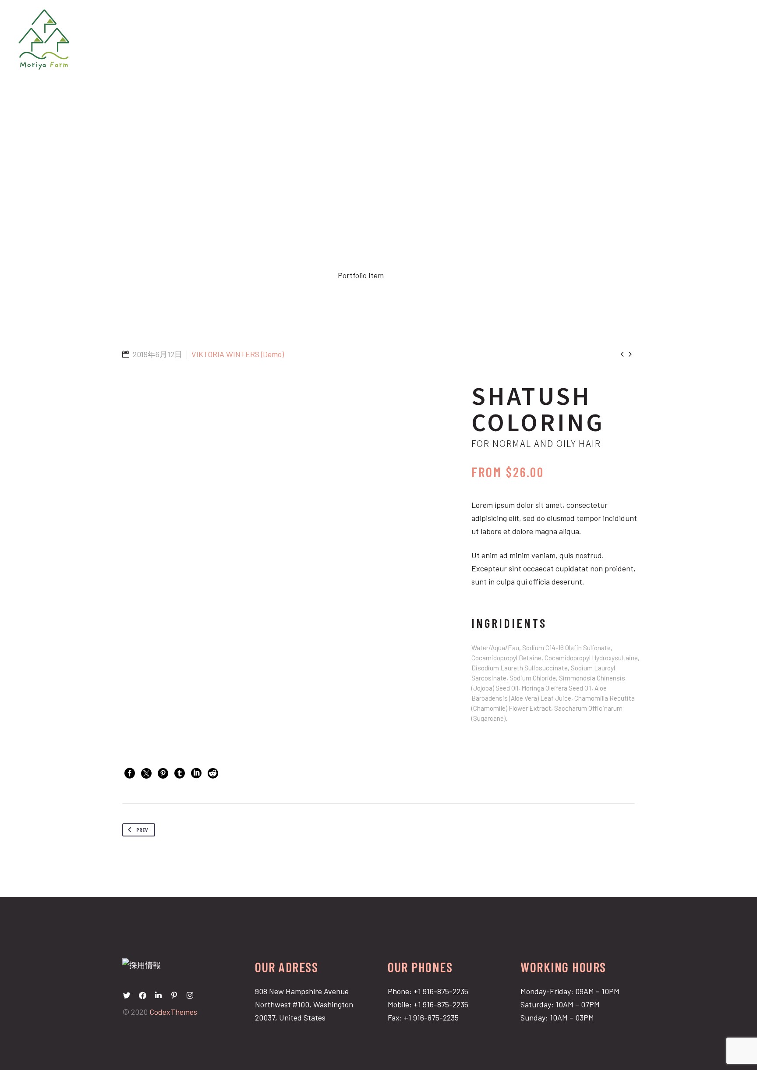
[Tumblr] (179, 773)
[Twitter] (146, 773)
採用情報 (636, 39)
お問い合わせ (695, 39)
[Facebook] (129, 773)
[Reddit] (213, 773)
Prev (142, 829)
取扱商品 (534, 39)
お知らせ (585, 39)
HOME (349, 39)
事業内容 (483, 39)
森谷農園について (415, 39)
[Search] (739, 39)
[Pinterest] (163, 773)
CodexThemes (173, 1012)
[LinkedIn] (196, 773)
